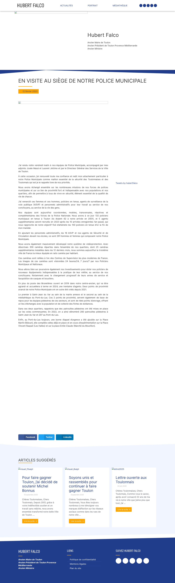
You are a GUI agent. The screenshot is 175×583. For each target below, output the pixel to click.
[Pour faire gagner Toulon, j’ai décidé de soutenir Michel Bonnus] (25, 469)
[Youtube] (155, 5)
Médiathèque (120, 5)
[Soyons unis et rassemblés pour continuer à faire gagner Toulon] (72, 469)
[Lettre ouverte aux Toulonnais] (118, 469)
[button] (27, 437)
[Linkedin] (151, 5)
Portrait (93, 5)
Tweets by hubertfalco (127, 183)
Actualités (66, 5)
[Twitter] (144, 5)
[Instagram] (148, 5)
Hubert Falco (30, 5)
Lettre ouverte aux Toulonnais (131, 479)
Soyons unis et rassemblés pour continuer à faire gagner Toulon (83, 484)
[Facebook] (140, 5)
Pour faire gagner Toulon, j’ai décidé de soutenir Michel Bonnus (40, 484)
